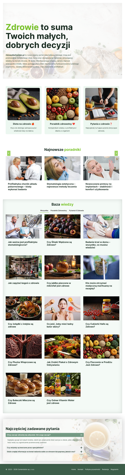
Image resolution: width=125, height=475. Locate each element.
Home (73, 469)
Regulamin (114, 469)
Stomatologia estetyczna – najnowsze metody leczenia (62, 185)
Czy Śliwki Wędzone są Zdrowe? (59, 243)
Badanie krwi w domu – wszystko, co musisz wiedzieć (98, 245)
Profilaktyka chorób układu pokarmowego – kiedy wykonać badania (22, 187)
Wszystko (44, 210)
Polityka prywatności (92, 469)
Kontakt (80, 469)
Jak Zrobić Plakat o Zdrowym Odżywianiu (62, 363)
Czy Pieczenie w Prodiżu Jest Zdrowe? (99, 363)
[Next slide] (116, 153)
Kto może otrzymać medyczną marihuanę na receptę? (99, 286)
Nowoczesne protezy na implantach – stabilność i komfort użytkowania (99, 187)
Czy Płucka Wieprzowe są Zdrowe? (22, 363)
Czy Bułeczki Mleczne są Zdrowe (21, 401)
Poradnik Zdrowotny (59, 210)
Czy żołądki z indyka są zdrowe (20, 325)
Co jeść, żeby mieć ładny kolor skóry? (60, 325)
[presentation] (24, 168)
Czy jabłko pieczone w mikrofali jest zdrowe (59, 284)
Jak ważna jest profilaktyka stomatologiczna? (22, 243)
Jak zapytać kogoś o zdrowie (23, 283)
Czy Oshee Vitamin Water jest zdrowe (60, 401)
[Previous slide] (9, 153)
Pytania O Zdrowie (76, 210)
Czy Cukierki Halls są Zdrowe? (97, 325)
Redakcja (105, 469)
